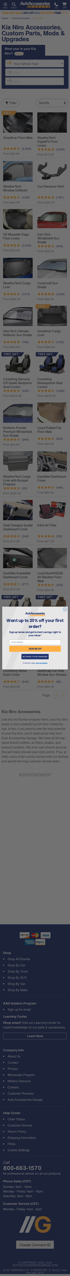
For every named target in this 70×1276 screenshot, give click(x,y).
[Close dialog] (65, 609)
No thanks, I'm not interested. (35, 656)
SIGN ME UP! (35, 648)
